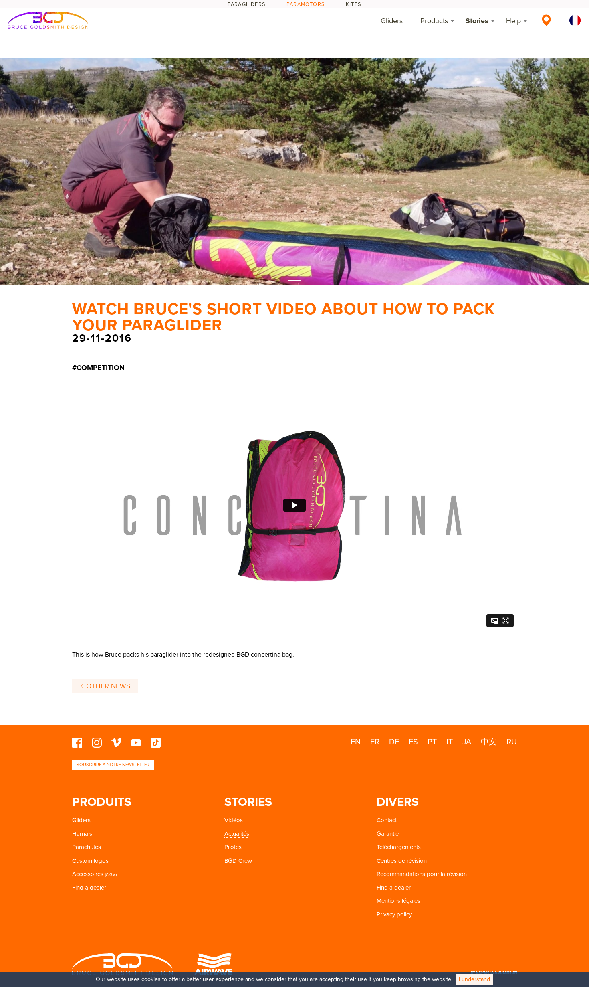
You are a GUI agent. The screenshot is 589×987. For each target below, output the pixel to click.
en (356, 742)
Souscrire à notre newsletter (113, 764)
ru (511, 742)
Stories (477, 20)
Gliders (392, 20)
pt (432, 742)
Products (434, 20)
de (394, 742)
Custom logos (90, 860)
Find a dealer (89, 887)
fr (374, 742)
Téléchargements (399, 847)
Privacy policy (394, 914)
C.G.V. (111, 874)
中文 (489, 742)
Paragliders (247, 4)
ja (466, 742)
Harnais (82, 833)
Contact (387, 820)
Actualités (236, 833)
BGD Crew (238, 860)
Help (513, 20)
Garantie (388, 833)
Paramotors (305, 4)
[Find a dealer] (546, 20)
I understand (474, 979)
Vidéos (233, 820)
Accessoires (87, 874)
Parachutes (86, 847)
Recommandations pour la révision (422, 874)
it (449, 742)
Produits (101, 802)
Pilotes (233, 847)
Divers (398, 802)
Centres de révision (402, 860)
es (413, 742)
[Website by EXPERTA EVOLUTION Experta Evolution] (494, 969)
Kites (353, 4)
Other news (107, 686)
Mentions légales (398, 900)
